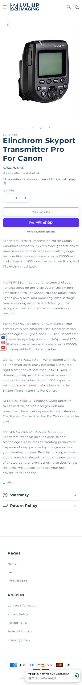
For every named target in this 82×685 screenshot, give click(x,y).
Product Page (17, 580)
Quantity (8, 190)
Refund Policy (18, 622)
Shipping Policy (19, 640)
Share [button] (11, 482)
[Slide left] (32, 128)
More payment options (41, 231)
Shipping (8, 173)
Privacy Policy (18, 614)
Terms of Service (20, 631)
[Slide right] (49, 128)
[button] (5, 7)
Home (12, 563)
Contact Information (22, 605)
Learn (12, 572)
